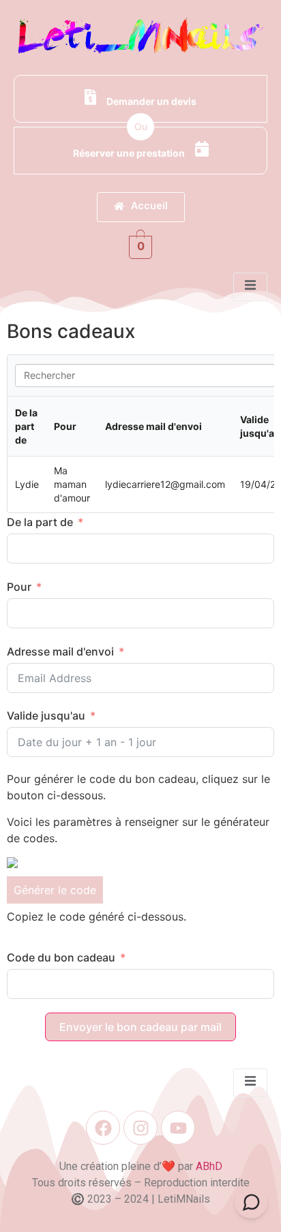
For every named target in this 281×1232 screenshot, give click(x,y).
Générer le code (55, 890)
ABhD (209, 1166)
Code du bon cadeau (61, 957)
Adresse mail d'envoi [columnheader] (153, 426)
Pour (19, 587)
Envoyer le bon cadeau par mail (140, 1027)
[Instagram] (140, 1128)
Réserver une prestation (129, 153)
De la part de (40, 522)
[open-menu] (250, 287)
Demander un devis (151, 101)
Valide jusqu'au (46, 715)
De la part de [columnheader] (26, 426)
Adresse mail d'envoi (60, 651)
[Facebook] (103, 1128)
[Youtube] (178, 1128)
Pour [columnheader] (65, 426)
